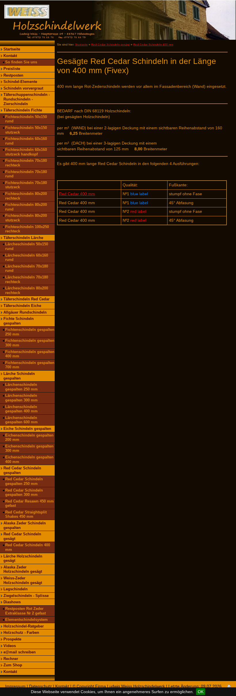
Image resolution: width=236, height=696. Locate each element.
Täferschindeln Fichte (22, 110)
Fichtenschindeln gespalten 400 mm (29, 354)
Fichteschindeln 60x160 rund (26, 140)
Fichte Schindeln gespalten (18, 320)
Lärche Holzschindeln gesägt (22, 558)
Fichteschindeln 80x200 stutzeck (26, 217)
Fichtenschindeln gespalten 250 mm (29, 331)
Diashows (12, 602)
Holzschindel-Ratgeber (23, 626)
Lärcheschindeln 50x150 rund (26, 246)
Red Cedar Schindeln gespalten (22, 470)
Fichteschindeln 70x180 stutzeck (26, 185)
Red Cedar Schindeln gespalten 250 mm (24, 481)
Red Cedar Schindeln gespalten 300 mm (24, 492)
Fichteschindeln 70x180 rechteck (26, 162)
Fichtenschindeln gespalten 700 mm (29, 365)
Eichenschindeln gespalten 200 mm (29, 437)
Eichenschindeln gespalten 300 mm (29, 448)
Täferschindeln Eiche (22, 306)
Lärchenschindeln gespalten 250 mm (21, 386)
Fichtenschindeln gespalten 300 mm (29, 342)
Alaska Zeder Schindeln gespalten (24, 525)
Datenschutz (40, 686)
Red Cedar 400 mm (77, 193)
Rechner (10, 659)
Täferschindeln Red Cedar (26, 299)
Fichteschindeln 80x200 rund (26, 206)
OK (200, 691)
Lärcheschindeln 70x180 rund (26, 268)
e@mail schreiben (19, 652)
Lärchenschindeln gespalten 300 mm (21, 397)
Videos (9, 646)
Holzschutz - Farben (21, 632)
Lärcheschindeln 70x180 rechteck (26, 279)
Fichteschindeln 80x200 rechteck (26, 195)
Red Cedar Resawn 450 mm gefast (29, 503)
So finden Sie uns (21, 62)
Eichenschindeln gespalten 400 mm (29, 459)
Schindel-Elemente (20, 81)
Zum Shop (12, 665)
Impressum (15, 686)
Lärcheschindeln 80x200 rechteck (26, 290)
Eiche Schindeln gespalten (27, 428)
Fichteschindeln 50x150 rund (26, 119)
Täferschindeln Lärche (23, 238)
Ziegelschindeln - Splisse (26, 595)
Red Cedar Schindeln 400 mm (27, 547)
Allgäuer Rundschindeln (25, 312)
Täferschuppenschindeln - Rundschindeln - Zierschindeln (26, 99)
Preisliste (11, 69)
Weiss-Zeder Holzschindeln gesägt (22, 580)
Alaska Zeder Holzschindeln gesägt (22, 569)
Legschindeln (15, 589)
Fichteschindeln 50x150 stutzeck (26, 130)
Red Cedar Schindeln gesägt (22, 536)
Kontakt (10, 56)
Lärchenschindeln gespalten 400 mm (21, 409)
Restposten (13, 75)
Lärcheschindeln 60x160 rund (26, 257)
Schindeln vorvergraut (23, 88)
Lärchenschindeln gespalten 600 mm (21, 420)
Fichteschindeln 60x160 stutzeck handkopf (26, 151)
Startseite (11, 49)
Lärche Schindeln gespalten (19, 375)
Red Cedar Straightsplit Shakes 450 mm (26, 514)
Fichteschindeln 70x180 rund (26, 174)
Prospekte (12, 639)
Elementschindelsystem (26, 619)
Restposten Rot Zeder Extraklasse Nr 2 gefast (25, 610)
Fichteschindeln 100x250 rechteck (27, 229)
